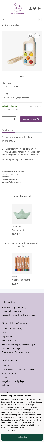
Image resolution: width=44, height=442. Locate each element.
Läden (5, 377)
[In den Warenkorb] (4, 29)
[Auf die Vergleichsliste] (30, 35)
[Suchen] (39, 19)
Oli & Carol (16, 226)
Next (38, 220)
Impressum (7, 336)
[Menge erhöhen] (14, 119)
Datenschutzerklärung (12, 328)
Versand (25, 97)
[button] (30, 8)
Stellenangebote (9, 373)
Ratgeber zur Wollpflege (13, 381)
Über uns (6, 365)
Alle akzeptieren (22, 437)
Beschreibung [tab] (8, 130)
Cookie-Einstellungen (11, 348)
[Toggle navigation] (3, 9)
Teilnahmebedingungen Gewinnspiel (19, 344)
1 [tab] (21, 76)
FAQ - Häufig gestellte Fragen (15, 307)
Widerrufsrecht (9, 340)
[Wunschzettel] (34, 8)
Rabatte (5, 385)
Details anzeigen (8, 430)
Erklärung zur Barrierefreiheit (15, 352)
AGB (4, 332)
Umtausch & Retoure (11, 311)
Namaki (15, 276)
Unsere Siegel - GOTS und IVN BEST (18, 369)
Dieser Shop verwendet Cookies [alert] (16, 395)
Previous (6, 220)
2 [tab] (23, 76)
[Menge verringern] (4, 119)
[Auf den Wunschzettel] (37, 35)
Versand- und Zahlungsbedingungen (19, 315)
